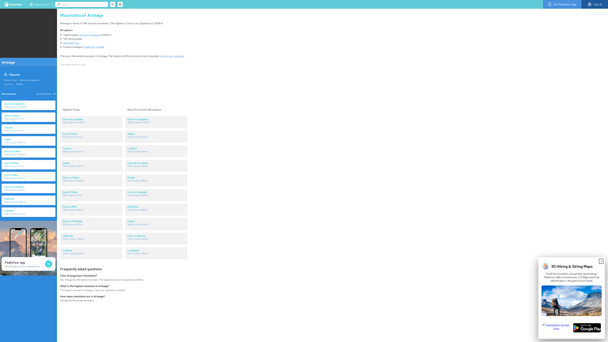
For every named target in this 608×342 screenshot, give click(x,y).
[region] (28, 34)
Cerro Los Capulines (29, 80)
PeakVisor (13, 4)
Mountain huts (71, 42)
